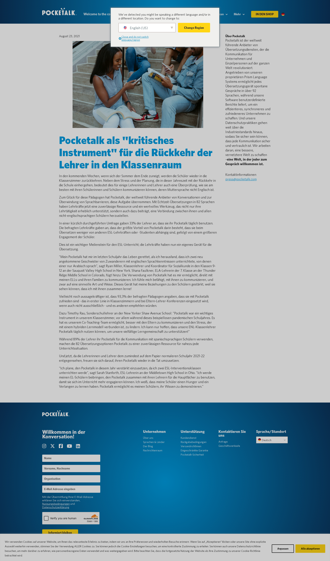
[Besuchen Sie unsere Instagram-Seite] (44, 446)
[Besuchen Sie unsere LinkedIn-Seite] (78, 446)
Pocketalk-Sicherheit (192, 454)
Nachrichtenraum (152, 450)
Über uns (148, 437)
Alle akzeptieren (310, 548)
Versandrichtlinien (191, 446)
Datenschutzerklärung (55, 507)
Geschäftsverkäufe (229, 445)
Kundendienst (188, 437)
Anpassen (282, 548)
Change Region (194, 28)
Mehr (237, 14)
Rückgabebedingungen (193, 442)
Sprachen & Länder (154, 442)
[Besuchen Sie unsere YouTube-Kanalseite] (70, 446)
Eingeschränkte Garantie (194, 450)
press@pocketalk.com (241, 179)
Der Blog (148, 446)
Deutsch (266, 440)
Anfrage (223, 441)
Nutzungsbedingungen (56, 504)
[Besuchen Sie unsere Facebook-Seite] (61, 446)
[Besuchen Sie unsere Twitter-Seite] (53, 446)
